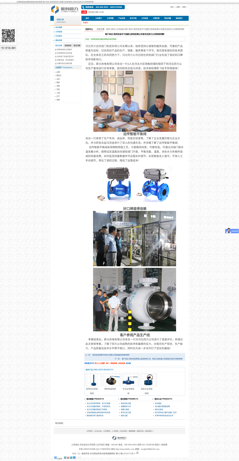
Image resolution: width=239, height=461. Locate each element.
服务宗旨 (140, 431)
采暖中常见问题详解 (64, 63)
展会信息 (58, 40)
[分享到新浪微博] (68, 457)
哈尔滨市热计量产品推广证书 (165, 413)
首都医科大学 (126, 406)
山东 (58, 79)
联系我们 (179, 18)
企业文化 (98, 431)
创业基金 (158, 403)
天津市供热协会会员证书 (164, 416)
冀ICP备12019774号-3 (125, 453)
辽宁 (58, 96)
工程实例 (156, 18)
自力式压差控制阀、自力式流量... (99, 403)
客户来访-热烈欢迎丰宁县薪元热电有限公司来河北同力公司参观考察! (154, 29)
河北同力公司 (130, 55)
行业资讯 (58, 36)
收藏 (178, 7)
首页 (172, 7)
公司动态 (144, 18)
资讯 (113, 29)
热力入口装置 (100, 363)
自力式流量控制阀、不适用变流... (99, 406)
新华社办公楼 (126, 413)
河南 (58, 86)
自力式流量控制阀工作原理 (97, 410)
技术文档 (133, 18)
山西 (58, 72)
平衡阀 (141, 134)
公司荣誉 (110, 18)
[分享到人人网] (74, 457)
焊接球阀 (114, 363)
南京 (58, 82)
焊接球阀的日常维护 (64, 50)
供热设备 (121, 363)
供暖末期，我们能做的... (66, 60)
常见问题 (167, 18)
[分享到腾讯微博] (71, 457)
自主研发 (123, 431)
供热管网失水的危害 (64, 53)
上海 (58, 93)
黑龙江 (58, 76)
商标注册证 (159, 410)
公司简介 (98, 18)
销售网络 (132, 431)
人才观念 (115, 431)
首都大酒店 (125, 410)
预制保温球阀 (110, 389)
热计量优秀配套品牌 (162, 406)
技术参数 (58, 27)
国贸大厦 (124, 416)
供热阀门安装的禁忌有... (66, 57)
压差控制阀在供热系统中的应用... (99, 413)
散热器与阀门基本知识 (95, 416)
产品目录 (121, 18)
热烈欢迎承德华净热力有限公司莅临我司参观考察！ (111, 355)
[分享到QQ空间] (65, 457)
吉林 (58, 100)
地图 (184, 7)
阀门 (107, 363)
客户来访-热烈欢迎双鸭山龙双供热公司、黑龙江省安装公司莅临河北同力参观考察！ (153, 359)
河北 (58, 89)
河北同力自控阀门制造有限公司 (103, 46)
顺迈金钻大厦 (126, 403)
